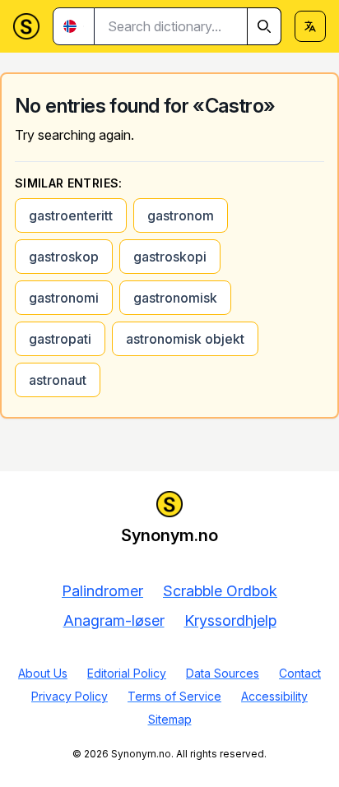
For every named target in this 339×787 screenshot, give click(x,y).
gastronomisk (175, 297)
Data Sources (222, 673)
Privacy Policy (69, 696)
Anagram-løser (114, 620)
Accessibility (274, 696)
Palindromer (102, 591)
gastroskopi (170, 256)
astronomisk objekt (185, 339)
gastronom (180, 215)
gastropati (60, 339)
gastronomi (64, 297)
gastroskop (64, 256)
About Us (42, 673)
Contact (300, 673)
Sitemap (170, 719)
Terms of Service (174, 696)
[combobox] (188, 26)
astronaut (57, 380)
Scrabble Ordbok (220, 591)
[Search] (264, 26)
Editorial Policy (126, 673)
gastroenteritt (71, 215)
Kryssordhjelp (230, 620)
